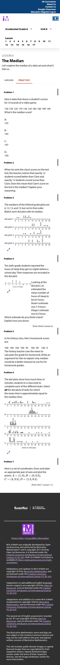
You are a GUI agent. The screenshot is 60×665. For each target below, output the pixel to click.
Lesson (8, 80)
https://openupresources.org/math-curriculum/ (29, 561)
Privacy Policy (17, 538)
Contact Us (50, 6)
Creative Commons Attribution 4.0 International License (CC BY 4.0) (29, 556)
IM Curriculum (49, 1)
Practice (24, 80)
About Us (51, 4)
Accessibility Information (37, 538)
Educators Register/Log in (43, 12)
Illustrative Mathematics (35, 571)
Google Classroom (47, 9)
